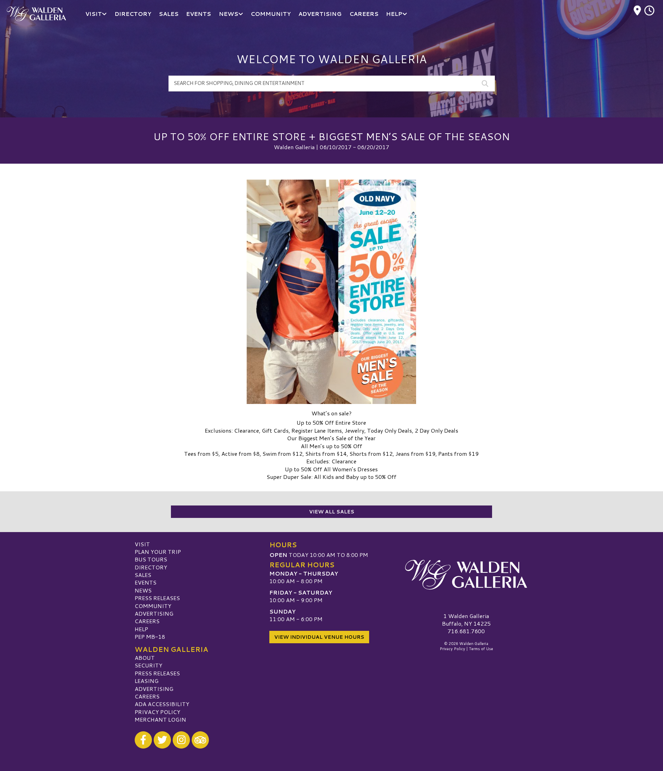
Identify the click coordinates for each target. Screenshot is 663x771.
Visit (142, 544)
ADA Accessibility (162, 704)
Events (145, 582)
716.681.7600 (466, 631)
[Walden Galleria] (466, 574)
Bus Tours (151, 559)
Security (148, 665)
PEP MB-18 (150, 636)
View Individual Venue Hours (319, 637)
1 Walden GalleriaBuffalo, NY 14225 (466, 619)
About (145, 658)
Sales (143, 575)
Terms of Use (481, 649)
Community (153, 606)
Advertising (154, 613)
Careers (147, 621)
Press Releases (157, 598)
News (143, 590)
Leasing (146, 681)
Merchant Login (160, 719)
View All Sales (331, 511)
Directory (151, 567)
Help (141, 629)
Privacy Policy (157, 712)
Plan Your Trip (158, 552)
